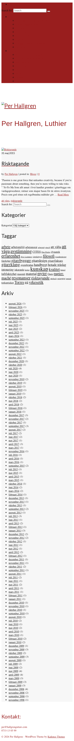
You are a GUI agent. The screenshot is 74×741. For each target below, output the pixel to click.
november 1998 (16, 700)
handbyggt (40, 264)
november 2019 (16, 379)
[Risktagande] (9, 149)
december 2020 (16, 361)
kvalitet (54, 269)
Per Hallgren (11, 174)
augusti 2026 (15, 303)
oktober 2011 (15, 566)
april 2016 (14, 458)
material (31, 273)
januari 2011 (15, 599)
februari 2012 (15, 555)
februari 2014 (15, 494)
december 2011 (16, 559)
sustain (68, 278)
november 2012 (16, 537)
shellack (53, 278)
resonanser (21, 278)
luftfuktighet (9, 274)
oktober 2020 (15, 364)
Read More (63, 194)
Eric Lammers (26, 256)
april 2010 (14, 631)
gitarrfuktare (55, 261)
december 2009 (16, 645)
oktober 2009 (15, 653)
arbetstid (41, 247)
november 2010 (16, 606)
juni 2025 (13, 325)
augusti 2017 (15, 429)
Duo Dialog (45, 252)
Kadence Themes (56, 736)
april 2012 (14, 552)
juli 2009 (13, 664)
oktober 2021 (15, 357)
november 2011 (16, 563)
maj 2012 (13, 548)
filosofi (49, 256)
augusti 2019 (15, 386)
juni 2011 (13, 581)
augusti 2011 (15, 573)
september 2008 (17, 696)
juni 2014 (13, 487)
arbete (5, 246)
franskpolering (60, 256)
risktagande (16, 200)
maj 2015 (13, 473)
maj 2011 (13, 584)
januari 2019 (15, 393)
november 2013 (16, 501)
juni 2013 (13, 519)
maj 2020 (13, 375)
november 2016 (16, 451)
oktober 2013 (15, 505)
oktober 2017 (15, 422)
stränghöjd (61, 278)
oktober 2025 (15, 314)
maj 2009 (13, 671)
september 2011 (17, 570)
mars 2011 (14, 591)
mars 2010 (14, 635)
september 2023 (17, 339)
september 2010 (17, 613)
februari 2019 (15, 390)
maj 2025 (13, 328)
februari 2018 (15, 408)
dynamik (55, 251)
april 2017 (14, 444)
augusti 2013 (15, 512)
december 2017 (16, 415)
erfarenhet (10, 256)
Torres (19, 282)
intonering (7, 270)
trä (26, 282)
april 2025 (14, 332)
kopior (27, 270)
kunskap (39, 268)
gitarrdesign (39, 260)
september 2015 (17, 465)
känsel (63, 270)
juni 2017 (13, 437)
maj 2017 (13, 440)
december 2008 (16, 689)
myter (42, 273)
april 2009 (14, 674)
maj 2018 (13, 400)
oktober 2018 (15, 397)
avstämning (21, 251)
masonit (21, 274)
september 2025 (17, 318)
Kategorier (6, 225)
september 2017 (17, 426)
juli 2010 (13, 620)
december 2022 (16, 343)
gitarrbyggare (21, 260)
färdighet (6, 260)
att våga (5, 200)
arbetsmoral (31, 247)
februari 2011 (15, 595)
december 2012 (16, 534)
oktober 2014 (15, 483)
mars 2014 (14, 491)
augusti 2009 (15, 660)
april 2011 (14, 588)
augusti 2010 (15, 617)
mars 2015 (14, 480)
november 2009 (16, 649)
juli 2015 (13, 469)
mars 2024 (14, 336)
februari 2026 (15, 307)
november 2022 (16, 346)
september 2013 (17, 509)
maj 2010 (13, 627)
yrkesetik (36, 282)
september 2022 (17, 350)
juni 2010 (13, 624)
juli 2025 (13, 321)
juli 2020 (13, 368)
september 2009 (17, 656)
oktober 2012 (15, 541)
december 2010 (16, 602)
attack (47, 247)
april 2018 (14, 404)
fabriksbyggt (37, 256)
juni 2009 (13, 667)
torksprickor (7, 282)
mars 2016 (14, 462)
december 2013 (16, 498)
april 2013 (14, 523)
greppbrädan (27, 265)
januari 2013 (15, 530)
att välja (56, 246)
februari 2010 (15, 638)
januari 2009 (15, 685)
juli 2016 (13, 455)
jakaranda (19, 269)
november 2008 (16, 692)
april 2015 (14, 476)
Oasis (50, 274)
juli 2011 (13, 577)
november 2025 (16, 310)
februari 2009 (15, 682)
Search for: (7, 10)
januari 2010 (15, 642)
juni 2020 (13, 372)
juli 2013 (13, 516)
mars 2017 (14, 447)
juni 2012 (13, 545)
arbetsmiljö (18, 247)
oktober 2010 (15, 609)
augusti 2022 (15, 354)
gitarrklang (10, 264)
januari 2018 (15, 411)
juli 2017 (13, 433)
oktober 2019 (15, 382)
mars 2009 (14, 678)
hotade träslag (57, 264)
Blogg (33, 174)
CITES (37, 252)
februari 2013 (15, 527)
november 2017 (16, 418)
